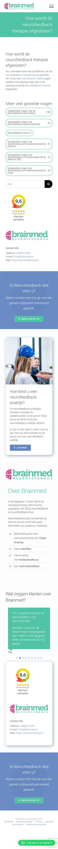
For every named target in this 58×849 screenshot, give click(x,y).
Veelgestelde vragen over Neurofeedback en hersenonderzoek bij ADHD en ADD (29, 157)
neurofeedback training (38, 85)
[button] (17, 730)
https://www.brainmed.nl (25, 260)
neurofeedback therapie (19, 74)
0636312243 (23, 253)
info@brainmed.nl (23, 256)
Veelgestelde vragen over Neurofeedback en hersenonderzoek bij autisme (29, 144)
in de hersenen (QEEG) (32, 78)
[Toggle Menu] (51, 6)
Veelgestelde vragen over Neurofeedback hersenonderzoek (29, 123)
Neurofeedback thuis (19, 133)
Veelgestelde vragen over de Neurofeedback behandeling (29, 112)
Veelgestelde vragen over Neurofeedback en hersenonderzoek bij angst (29, 170)
